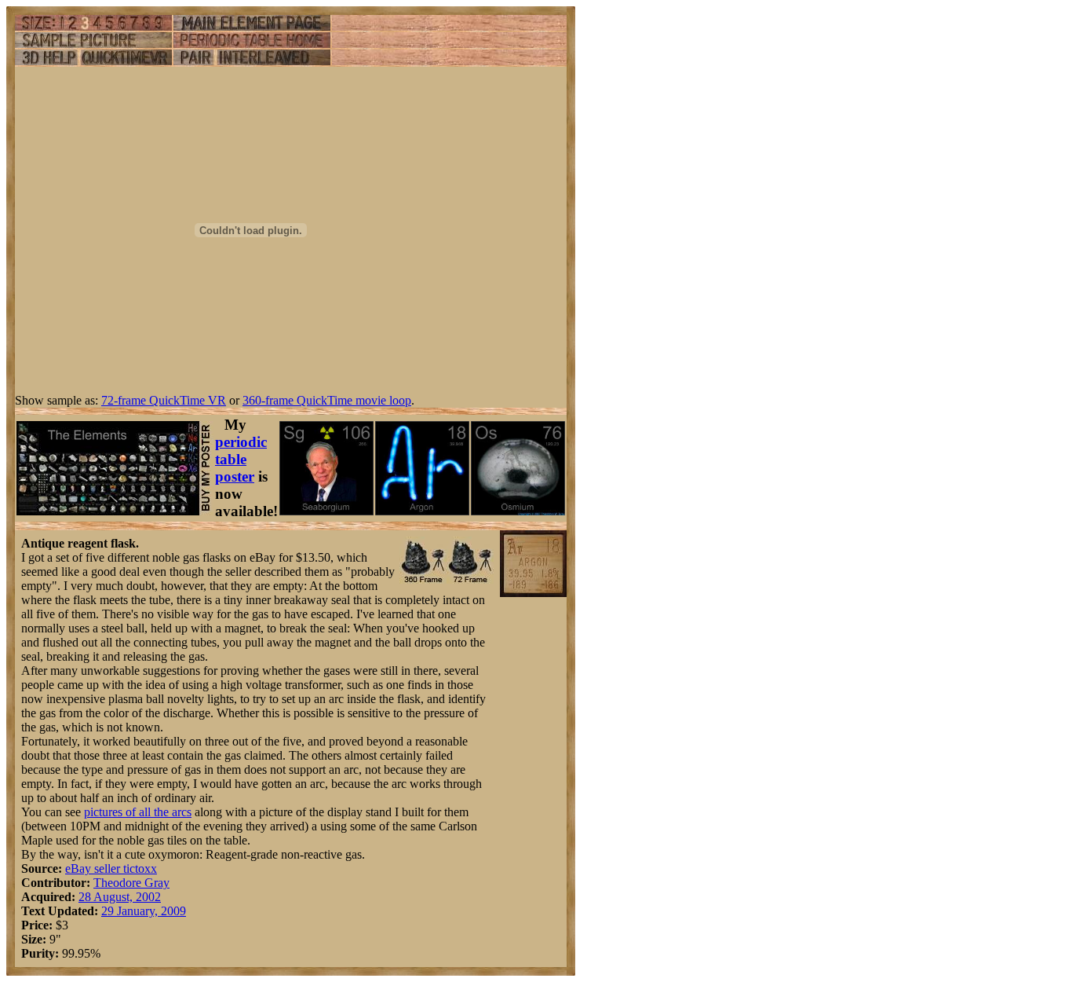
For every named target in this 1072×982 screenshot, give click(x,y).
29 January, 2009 (143, 911)
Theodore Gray (131, 882)
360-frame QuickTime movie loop (326, 400)
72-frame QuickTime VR (163, 400)
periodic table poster (241, 459)
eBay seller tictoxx (111, 868)
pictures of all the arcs (137, 812)
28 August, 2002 (119, 896)
